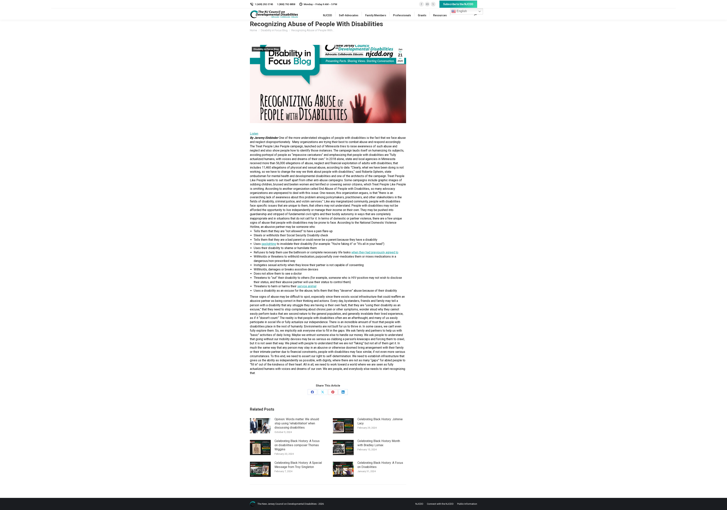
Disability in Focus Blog (266, 49)
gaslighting (268, 244)
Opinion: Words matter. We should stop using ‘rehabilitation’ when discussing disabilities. (297, 423)
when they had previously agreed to (374, 252)
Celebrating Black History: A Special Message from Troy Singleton (298, 465)
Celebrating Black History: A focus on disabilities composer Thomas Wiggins (297, 445)
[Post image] (260, 425)
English (461, 11)
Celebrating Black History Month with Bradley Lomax (378, 443)
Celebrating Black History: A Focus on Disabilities (380, 465)
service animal (306, 286)
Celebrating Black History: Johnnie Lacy (380, 421)
